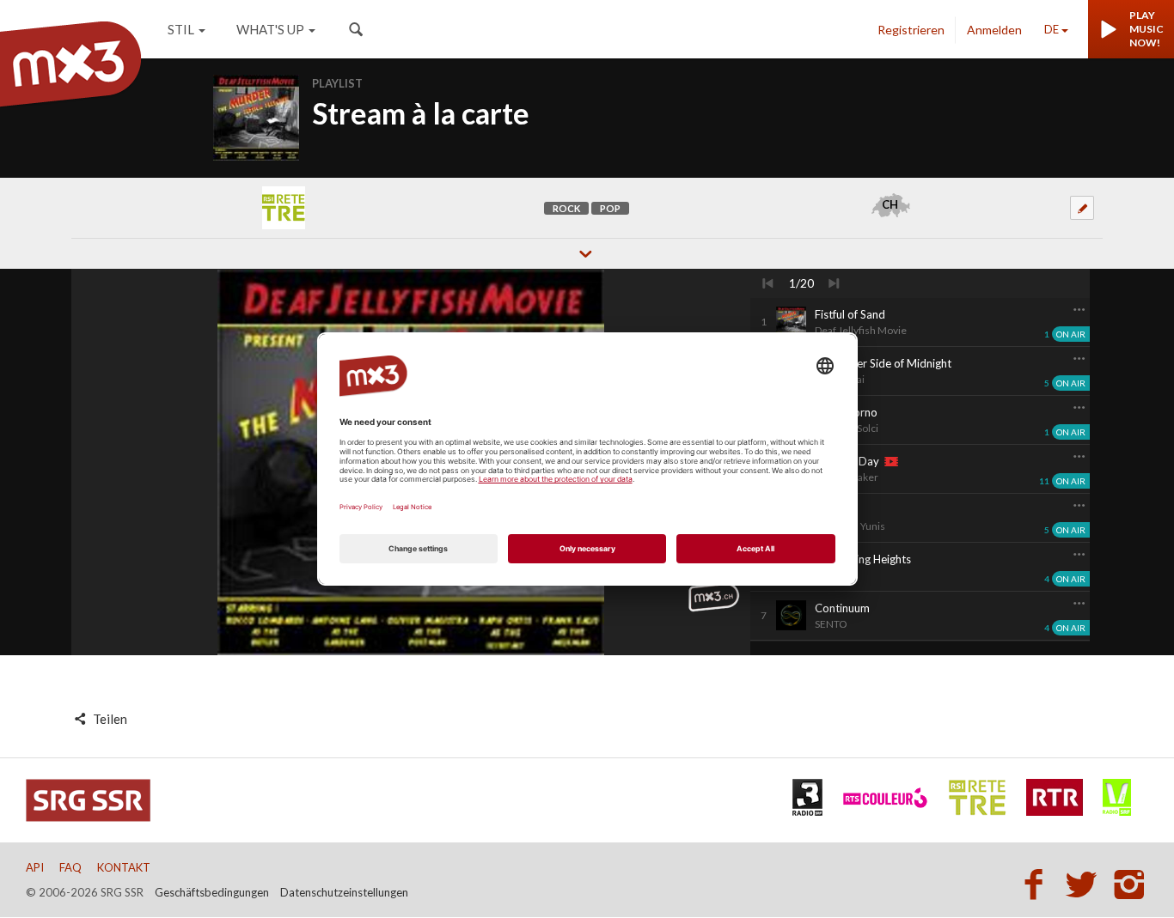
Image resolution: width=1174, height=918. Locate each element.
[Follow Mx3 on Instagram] (1131, 883)
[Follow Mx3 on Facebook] (1038, 883)
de (1051, 29)
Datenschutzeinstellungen (344, 892)
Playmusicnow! (1146, 29)
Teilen (108, 718)
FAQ (70, 867)
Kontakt (123, 867)
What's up (270, 29)
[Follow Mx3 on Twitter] (1086, 883)
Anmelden (994, 29)
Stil (181, 29)
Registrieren (911, 29)
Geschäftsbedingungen (212, 892)
